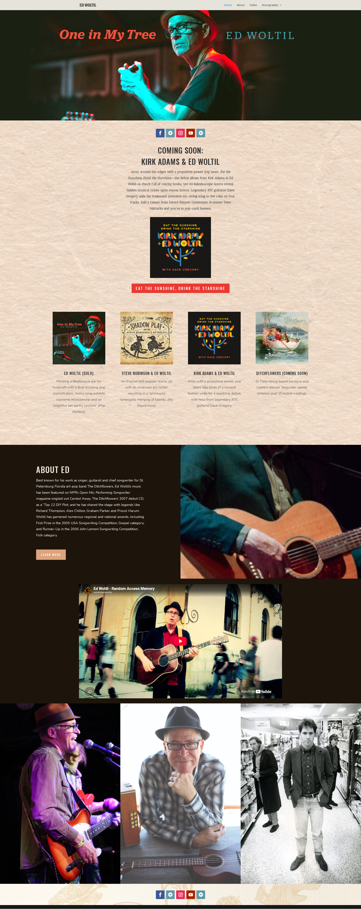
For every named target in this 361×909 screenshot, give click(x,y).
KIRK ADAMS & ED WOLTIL (214, 373)
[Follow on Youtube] (190, 133)
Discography (270, 5)
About (241, 5)
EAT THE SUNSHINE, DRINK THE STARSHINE (180, 288)
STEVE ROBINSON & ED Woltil (146, 373)
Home (228, 5)
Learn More (51, 555)
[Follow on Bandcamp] (170, 133)
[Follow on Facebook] (160, 133)
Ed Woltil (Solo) (79, 373)
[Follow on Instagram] (180, 133)
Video (253, 5)
